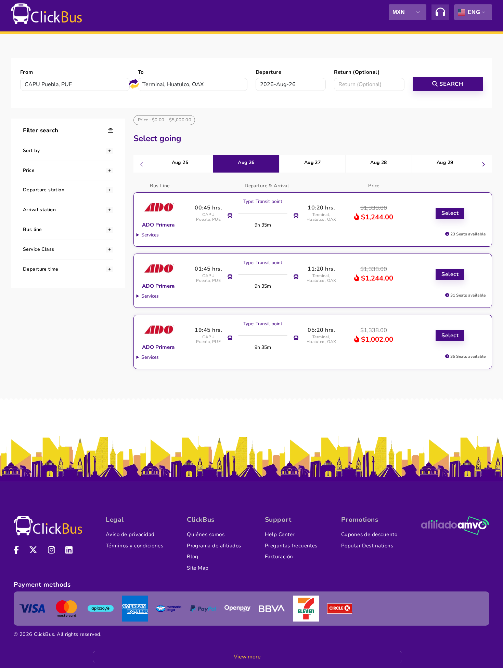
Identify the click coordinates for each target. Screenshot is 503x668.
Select (450, 213)
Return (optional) (356, 72)
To (141, 72)
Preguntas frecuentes (291, 545)
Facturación (279, 556)
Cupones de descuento (369, 534)
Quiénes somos (205, 534)
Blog (192, 556)
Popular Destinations (367, 545)
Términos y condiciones (134, 545)
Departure (268, 72)
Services (150, 235)
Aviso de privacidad (130, 534)
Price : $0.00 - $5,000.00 (165, 120)
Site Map (198, 567)
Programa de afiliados (214, 545)
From (26, 72)
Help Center (280, 534)
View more (247, 656)
